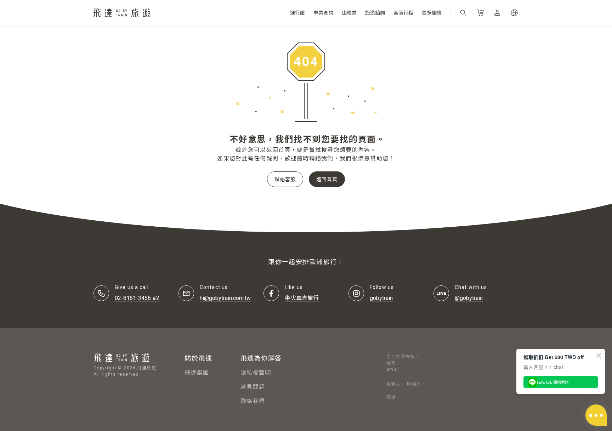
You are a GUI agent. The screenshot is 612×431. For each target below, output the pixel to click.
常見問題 (252, 387)
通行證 (297, 13)
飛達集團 (197, 372)
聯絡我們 (252, 401)
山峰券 (349, 13)
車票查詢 (323, 13)
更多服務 (432, 13)
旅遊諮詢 (375, 13)
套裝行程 (403, 13)
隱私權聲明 (255, 372)
